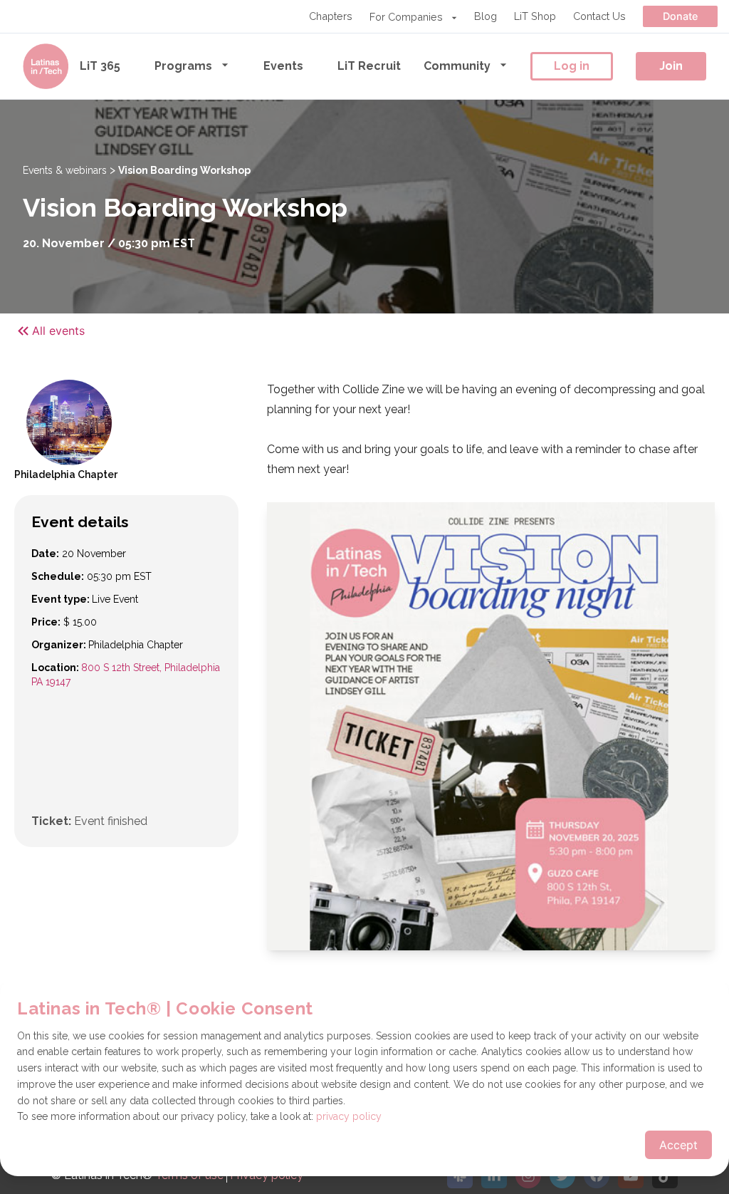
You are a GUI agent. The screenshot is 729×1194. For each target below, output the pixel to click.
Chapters (330, 16)
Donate (680, 16)
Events (283, 66)
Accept (678, 1145)
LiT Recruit (369, 66)
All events (58, 330)
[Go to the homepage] (45, 66)
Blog (485, 16)
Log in (571, 66)
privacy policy (349, 1116)
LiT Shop (535, 16)
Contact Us (599, 16)
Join (671, 66)
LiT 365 (100, 66)
